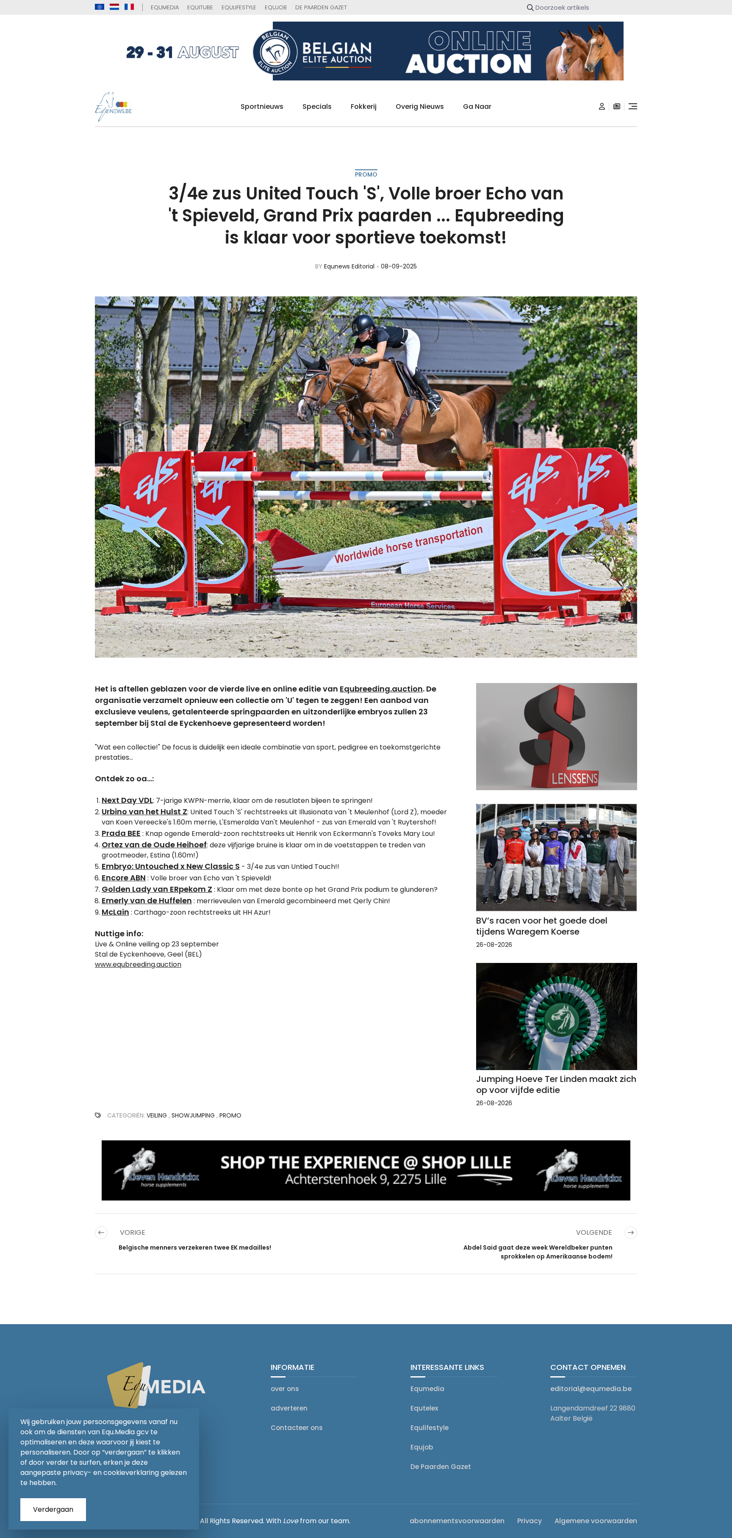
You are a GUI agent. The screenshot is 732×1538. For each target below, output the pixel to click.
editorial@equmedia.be (591, 1389)
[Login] (602, 107)
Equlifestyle (239, 7)
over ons (285, 1388)
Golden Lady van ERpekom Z (157, 889)
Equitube (200, 7)
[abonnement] (616, 107)
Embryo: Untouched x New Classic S (171, 866)
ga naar (477, 106)
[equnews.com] (99, 7)
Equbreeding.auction (381, 688)
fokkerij (364, 106)
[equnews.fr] (129, 6)
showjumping (193, 1115)
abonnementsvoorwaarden (457, 1521)
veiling (157, 1115)
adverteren (289, 1408)
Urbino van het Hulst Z (144, 811)
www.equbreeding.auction (138, 964)
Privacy (529, 1521)
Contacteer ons (297, 1427)
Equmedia (165, 7)
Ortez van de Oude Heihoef (154, 844)
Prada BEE (121, 833)
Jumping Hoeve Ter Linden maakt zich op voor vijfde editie (556, 1084)
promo (366, 174)
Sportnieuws (262, 106)
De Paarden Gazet (321, 7)
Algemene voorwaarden (596, 1521)
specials (317, 106)
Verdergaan (53, 1509)
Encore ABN (124, 877)
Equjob (276, 7)
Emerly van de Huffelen (147, 900)
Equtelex (424, 1408)
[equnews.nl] (114, 6)
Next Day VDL (127, 800)
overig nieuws (420, 106)
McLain (115, 912)
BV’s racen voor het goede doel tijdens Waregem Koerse (541, 926)
